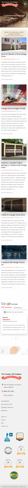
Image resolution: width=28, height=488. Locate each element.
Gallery (3, 420)
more (23, 329)
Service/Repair (5, 401)
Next (15, 338)
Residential (4, 410)
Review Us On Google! (15, 312)
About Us (3, 417)
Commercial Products (7, 407)
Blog (2, 423)
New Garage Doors (6, 404)
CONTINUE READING (6, 79)
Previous (12, 338)
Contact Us (4, 426)
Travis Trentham (8, 59)
